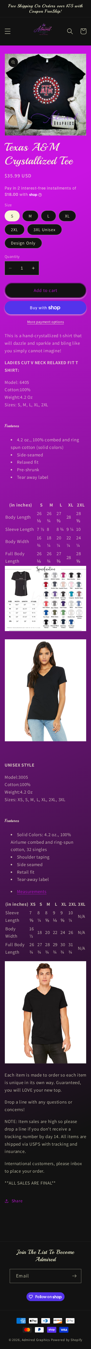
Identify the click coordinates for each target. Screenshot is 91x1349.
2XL (14, 229)
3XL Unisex (44, 229)
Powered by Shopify (67, 1340)
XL (67, 216)
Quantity (12, 256)
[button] (7, 31)
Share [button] (17, 1201)
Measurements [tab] (32, 891)
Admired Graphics (36, 1340)
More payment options (45, 321)
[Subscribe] (74, 1276)
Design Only (23, 243)
